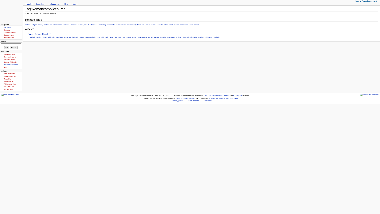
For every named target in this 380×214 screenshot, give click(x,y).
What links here (9, 74)
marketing (102, 25)
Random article (9, 37)
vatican (176, 25)
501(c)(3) (212, 98)
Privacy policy (177, 101)
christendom (57, 25)
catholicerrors (121, 25)
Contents (7, 30)
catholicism (48, 25)
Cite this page (8, 89)
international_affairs (134, 25)
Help (5, 67)
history (40, 25)
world (171, 25)
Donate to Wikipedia (11, 65)
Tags (74, 4)
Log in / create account (366, 1)
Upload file (7, 79)
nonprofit (229, 98)
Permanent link (9, 86)
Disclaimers (208, 101)
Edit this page (55, 4)
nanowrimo (184, 25)
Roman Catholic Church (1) (39, 34)
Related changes (10, 76)
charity (235, 98)
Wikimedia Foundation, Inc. (185, 98)
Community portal (10, 57)
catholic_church (83, 25)
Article (29, 4)
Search (3, 41)
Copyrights (237, 96)
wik (143, 25)
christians (93, 25)
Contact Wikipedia (10, 62)
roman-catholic (151, 25)
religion (34, 25)
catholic (28, 25)
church (196, 25)
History (66, 4)
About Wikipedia (9, 54)
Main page (7, 27)
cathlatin (66, 25)
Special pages (9, 81)
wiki (102, 37)
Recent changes (9, 59)
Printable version (10, 84)
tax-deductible (221, 98)
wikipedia (51, 37)
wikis (191, 25)
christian (74, 25)
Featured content (10, 32)
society (160, 25)
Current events (9, 35)
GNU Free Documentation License (216, 96)
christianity (111, 25)
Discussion (39, 4)
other (166, 25)
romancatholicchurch (71, 37)
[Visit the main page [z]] (11, 11)
